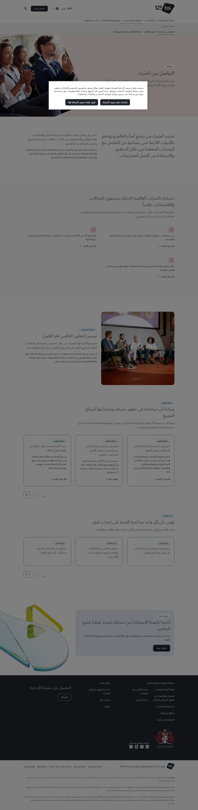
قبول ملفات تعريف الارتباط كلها (81, 102)
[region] (98, 95)
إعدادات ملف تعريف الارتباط (115, 102)
